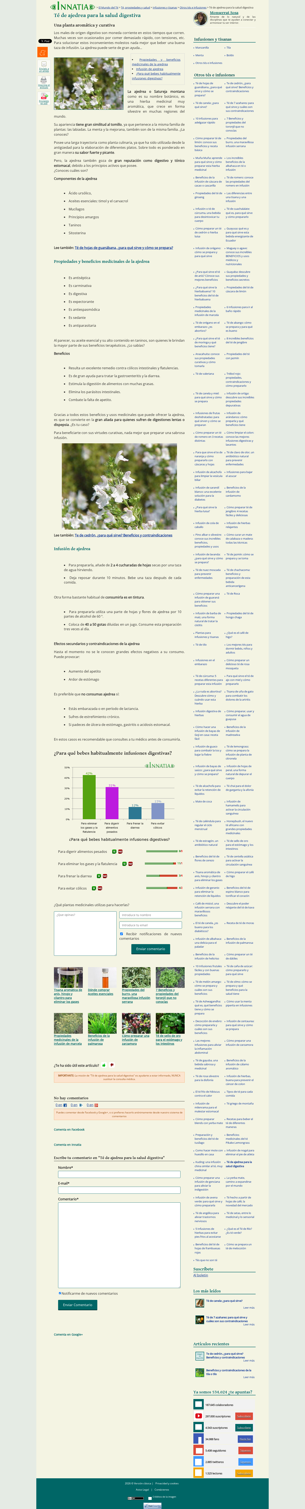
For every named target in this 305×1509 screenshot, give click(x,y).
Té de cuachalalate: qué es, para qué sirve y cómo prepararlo (239, 212)
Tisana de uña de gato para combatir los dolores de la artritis (240, 695)
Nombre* (65, 1167)
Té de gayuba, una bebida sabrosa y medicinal (206, 1064)
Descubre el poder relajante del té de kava (240, 905)
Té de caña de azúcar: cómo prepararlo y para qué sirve (239, 970)
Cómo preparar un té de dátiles (239, 956)
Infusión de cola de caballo (207, 525)
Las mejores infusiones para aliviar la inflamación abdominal (208, 1046)
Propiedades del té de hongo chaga (239, 615)
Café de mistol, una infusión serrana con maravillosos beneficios (207, 909)
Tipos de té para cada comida (239, 1093)
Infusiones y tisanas (165, 7)
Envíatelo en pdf (44, 102)
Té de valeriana (204, 373)
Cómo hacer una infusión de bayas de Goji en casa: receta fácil (207, 733)
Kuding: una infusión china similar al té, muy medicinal (209, 1166)
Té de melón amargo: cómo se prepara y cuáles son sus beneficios (208, 988)
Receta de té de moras (240, 923)
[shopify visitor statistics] (152, 1504)
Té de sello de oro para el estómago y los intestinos (169, 1040)
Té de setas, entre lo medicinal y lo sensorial (240, 1215)
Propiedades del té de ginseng (208, 195)
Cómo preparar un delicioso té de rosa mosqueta (237, 664)
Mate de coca (203, 801)
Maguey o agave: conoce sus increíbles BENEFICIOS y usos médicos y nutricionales (239, 256)
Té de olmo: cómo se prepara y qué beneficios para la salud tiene (239, 988)
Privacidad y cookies (167, 1483)
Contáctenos (162, 1489)
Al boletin (200, 1275)
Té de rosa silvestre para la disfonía (207, 1078)
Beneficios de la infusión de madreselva (236, 731)
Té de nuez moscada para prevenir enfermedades (208, 574)
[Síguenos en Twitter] (198, 1461)
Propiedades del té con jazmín (238, 356)
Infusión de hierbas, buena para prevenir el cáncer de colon (240, 1080)
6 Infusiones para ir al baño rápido (239, 309)
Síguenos (245, 1450)
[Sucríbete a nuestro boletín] (198, 1427)
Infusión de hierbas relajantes (238, 525)
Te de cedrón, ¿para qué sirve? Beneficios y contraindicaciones (123, 535)
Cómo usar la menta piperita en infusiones (239, 1003)
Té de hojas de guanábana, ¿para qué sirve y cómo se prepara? (124, 247)
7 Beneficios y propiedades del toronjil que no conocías (167, 996)
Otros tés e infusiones (193, 7)
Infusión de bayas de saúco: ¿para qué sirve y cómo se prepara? (208, 770)
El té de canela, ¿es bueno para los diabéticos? (206, 927)
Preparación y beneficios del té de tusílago (206, 1139)
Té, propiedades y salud (135, 7)
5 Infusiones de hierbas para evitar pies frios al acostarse (208, 1232)
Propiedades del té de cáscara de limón (239, 289)
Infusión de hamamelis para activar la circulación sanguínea (238, 807)
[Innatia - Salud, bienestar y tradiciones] (72, 5)
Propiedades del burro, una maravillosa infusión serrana (136, 996)
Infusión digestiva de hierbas (208, 713)
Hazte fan (245, 1439)
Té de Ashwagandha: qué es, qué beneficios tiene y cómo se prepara (208, 1007)
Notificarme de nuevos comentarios (90, 1293)
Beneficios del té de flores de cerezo (207, 858)
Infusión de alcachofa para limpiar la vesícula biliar (208, 476)
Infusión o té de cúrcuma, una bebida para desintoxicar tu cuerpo (208, 215)
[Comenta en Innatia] (198, 1404)
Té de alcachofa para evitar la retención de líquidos (208, 790)
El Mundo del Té (108, 7)
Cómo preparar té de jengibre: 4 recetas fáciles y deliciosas (239, 511)
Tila (229, 47)
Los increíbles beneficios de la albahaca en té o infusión (236, 164)
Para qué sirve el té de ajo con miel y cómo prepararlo (240, 680)
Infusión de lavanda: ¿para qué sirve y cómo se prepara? (209, 558)
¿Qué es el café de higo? (237, 635)
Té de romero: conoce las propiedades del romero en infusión (239, 181)
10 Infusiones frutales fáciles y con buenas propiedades (208, 970)
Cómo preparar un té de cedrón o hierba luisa (208, 232)
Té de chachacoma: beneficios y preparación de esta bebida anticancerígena (238, 578)
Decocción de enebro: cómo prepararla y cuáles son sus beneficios (208, 1027)
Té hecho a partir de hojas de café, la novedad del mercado (239, 1201)
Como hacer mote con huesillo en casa (209, 1152)
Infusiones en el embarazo (205, 662)
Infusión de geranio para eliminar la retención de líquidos (208, 891)
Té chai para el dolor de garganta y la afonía (240, 788)
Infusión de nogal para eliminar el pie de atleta (240, 1152)
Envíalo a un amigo (44, 69)
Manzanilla (202, 47)
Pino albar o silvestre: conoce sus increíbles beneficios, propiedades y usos (208, 541)
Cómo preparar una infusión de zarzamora (135, 1040)
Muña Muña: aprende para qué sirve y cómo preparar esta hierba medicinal (208, 164)
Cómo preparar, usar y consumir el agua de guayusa (240, 715)
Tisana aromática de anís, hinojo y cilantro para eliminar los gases (68, 996)
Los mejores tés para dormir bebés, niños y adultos (239, 648)
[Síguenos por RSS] (198, 1473)
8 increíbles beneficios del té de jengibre (240, 340)
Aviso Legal (142, 1489)
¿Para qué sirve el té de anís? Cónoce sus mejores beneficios (207, 276)
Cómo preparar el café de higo (240, 874)
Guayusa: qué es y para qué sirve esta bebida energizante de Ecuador (239, 234)
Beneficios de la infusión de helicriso (207, 956)
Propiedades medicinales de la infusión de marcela (68, 1040)
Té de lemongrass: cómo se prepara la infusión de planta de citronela (239, 752)
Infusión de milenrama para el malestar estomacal (207, 1107)
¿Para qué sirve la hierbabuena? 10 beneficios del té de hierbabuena (206, 293)
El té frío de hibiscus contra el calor (207, 1093)
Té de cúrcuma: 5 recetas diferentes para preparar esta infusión (209, 680)
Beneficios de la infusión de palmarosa (99, 1040)
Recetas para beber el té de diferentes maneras (239, 1123)
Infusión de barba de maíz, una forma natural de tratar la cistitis (208, 619)
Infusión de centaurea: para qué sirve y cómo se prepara (240, 1025)
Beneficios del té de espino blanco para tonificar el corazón (238, 891)
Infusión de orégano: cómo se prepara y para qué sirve (208, 252)
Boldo (230, 55)
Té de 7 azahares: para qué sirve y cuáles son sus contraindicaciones (240, 107)
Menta (199, 55)
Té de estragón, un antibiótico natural (206, 843)
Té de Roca (233, 593)
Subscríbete (244, 1416)
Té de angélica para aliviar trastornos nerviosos (207, 1217)
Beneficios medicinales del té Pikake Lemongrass (238, 1139)
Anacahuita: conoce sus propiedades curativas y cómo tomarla (207, 360)
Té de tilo (201, 644)
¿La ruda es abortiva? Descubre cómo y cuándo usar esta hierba (208, 697)
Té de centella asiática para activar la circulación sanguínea (239, 860)
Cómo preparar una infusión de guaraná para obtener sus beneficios (207, 599)
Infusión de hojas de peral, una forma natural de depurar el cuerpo (239, 772)
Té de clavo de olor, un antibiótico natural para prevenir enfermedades (240, 458)
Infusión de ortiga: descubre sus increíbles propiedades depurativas (240, 399)
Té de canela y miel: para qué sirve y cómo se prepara (208, 397)
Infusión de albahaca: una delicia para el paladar (208, 942)
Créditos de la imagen (164, 1496)
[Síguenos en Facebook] (198, 1438)
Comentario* (68, 1199)
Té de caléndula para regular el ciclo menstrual (208, 825)
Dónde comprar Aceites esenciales (100, 992)
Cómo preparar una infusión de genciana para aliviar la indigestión (207, 1184)
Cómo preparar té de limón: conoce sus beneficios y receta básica (208, 144)
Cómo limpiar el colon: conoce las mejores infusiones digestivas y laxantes (240, 438)
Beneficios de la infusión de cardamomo (236, 491)
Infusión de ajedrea (149, 69)
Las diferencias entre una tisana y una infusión (239, 197)
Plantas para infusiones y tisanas (207, 635)
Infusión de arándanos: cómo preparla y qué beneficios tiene (236, 419)
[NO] (120, 852)
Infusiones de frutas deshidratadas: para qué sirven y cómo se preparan (208, 419)
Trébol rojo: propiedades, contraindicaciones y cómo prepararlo (238, 380)
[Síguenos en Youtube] (198, 1415)
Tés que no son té (206, 1260)
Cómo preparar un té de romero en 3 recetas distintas (209, 436)
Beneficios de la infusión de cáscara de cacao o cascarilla (208, 181)
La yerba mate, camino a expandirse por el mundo (238, 1181)
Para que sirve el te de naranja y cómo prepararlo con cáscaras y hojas (208, 458)
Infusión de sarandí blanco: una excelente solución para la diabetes (208, 493)
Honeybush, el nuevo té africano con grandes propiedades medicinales (239, 827)
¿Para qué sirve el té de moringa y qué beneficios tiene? (207, 342)
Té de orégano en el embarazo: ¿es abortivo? (207, 326)
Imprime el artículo (44, 86)
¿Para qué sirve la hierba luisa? (206, 509)
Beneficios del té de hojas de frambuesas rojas (207, 1248)
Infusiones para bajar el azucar (239, 474)
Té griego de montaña (240, 1103)
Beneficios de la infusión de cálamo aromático (237, 1064)
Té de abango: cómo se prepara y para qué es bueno (239, 326)
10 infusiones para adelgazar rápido (206, 120)
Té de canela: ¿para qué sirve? (207, 105)
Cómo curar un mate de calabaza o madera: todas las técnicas (239, 538)
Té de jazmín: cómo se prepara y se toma (240, 556)
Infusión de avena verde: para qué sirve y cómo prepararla (208, 1201)
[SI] (114, 852)
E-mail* (64, 1183)
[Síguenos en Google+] (198, 1450)
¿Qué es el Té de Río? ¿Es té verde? (239, 1231)
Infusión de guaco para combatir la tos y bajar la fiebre (208, 750)
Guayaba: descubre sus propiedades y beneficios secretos (238, 276)
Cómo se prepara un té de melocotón (239, 1246)
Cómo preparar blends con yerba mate (209, 1121)
